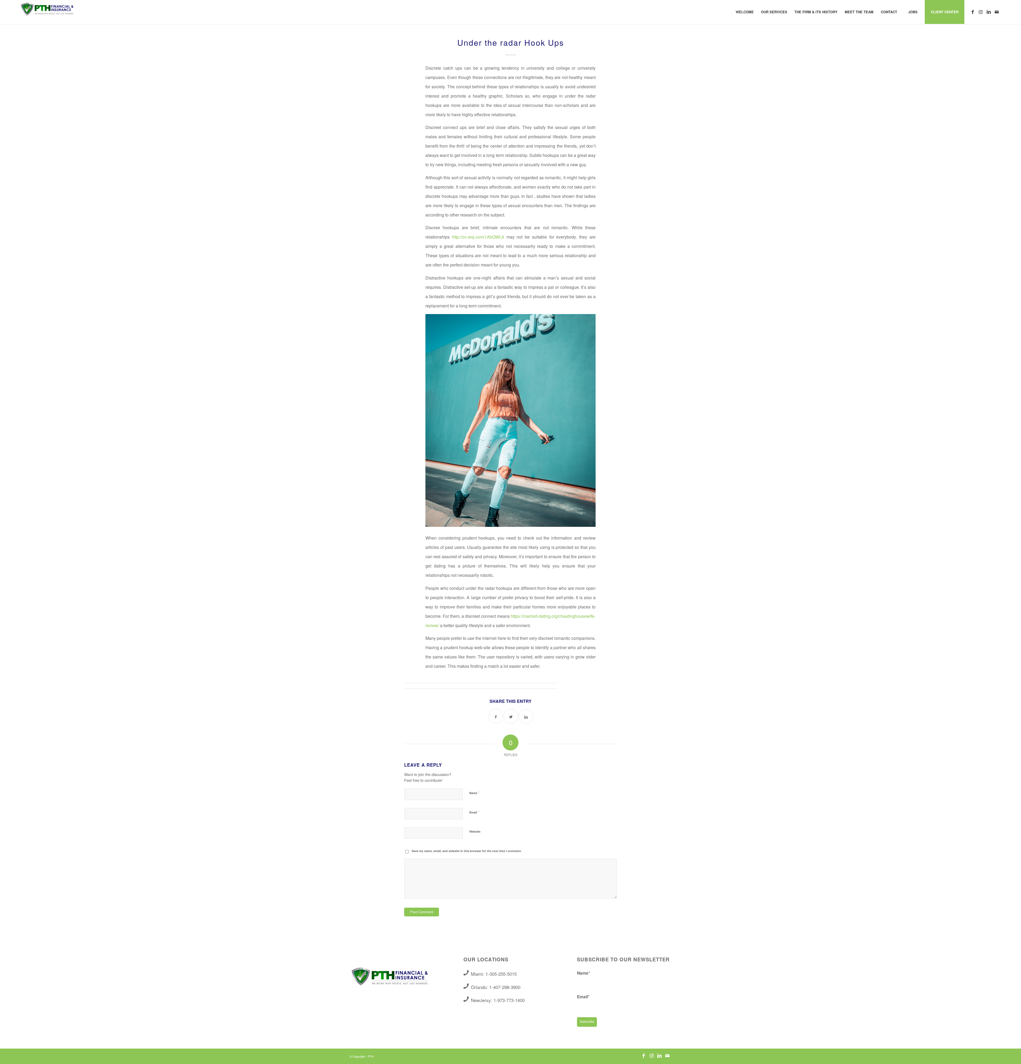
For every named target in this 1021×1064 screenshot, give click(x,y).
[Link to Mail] (997, 12)
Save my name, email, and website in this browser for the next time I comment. (467, 851)
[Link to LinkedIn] (989, 12)
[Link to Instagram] (981, 12)
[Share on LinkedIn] (526, 716)
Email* (583, 997)
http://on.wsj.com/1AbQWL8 (478, 237)
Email (474, 812)
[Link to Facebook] (973, 12)
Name (474, 792)
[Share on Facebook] (495, 716)
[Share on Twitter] (511, 716)
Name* (583, 973)
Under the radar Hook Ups (510, 42)
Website (474, 831)
